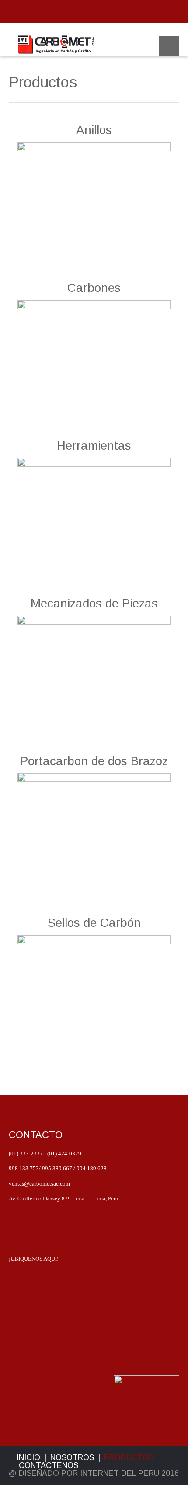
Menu (169, 46)
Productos (128, 1457)
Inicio (28, 1457)
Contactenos (48, 1465)
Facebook (100, 12)
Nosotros (72, 1457)
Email (87, 12)
